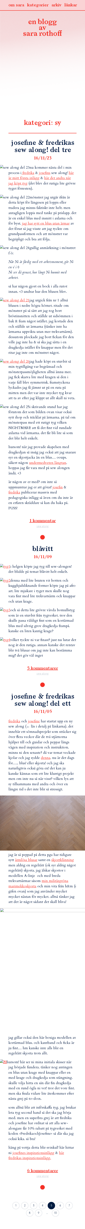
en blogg (42, 28)
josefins (44, 173)
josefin (58, 487)
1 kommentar (42, 521)
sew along (42, 526)
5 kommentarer (42, 668)
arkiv (56, 5)
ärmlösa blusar (26, 860)
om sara (16, 5)
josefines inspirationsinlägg (33, 1153)
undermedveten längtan (47, 462)
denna (45, 757)
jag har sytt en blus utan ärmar (46, 223)
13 (55, 1212)
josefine (34, 721)
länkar (70, 5)
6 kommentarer (42, 1171)
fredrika (27, 173)
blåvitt (42, 549)
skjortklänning (62, 860)
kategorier (37, 5)
